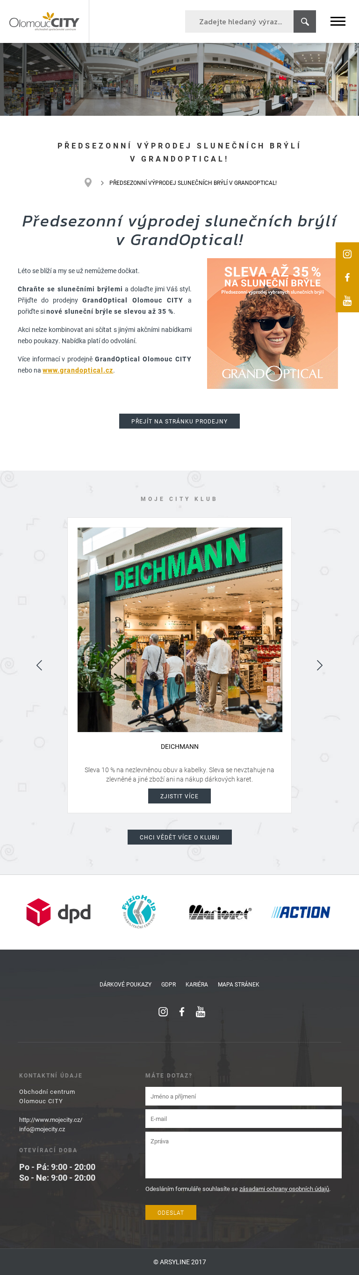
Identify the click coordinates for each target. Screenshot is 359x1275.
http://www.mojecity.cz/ (50, 1119)
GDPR (168, 984)
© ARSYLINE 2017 (179, 1261)
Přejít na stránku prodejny (179, 421)
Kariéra (197, 984)
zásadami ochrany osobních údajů (284, 1188)
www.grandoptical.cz (78, 370)
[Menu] (338, 21)
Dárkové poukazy (125, 984)
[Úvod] (93, 182)
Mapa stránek (238, 984)
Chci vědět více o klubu (180, 837)
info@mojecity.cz (42, 1129)
